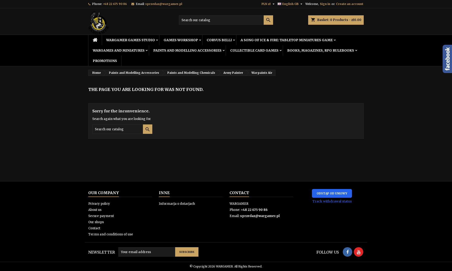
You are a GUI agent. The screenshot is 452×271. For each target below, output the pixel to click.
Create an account (349, 4)
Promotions (105, 61)
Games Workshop (181, 40)
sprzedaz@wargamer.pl (163, 4)
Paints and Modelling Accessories (187, 50)
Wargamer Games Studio (130, 40)
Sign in (325, 4)
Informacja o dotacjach (177, 204)
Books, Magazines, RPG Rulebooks (320, 50)
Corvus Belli (219, 40)
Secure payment (101, 216)
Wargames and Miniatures (119, 50)
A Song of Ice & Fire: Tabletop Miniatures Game (287, 40)
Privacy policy (99, 204)
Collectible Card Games (254, 50)
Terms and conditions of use (110, 234)
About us (94, 210)
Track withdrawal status (332, 201)
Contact (94, 228)
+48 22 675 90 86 (115, 4)
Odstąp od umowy (332, 193)
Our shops (96, 222)
